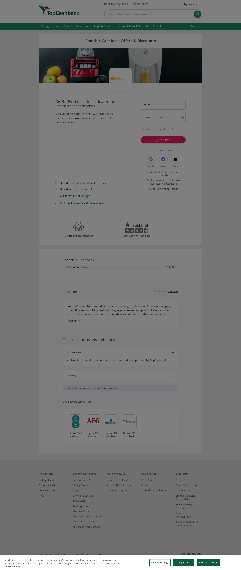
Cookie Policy (13, 566)
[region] (120, 562)
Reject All (184, 562)
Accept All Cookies (208, 562)
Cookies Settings (160, 562)
